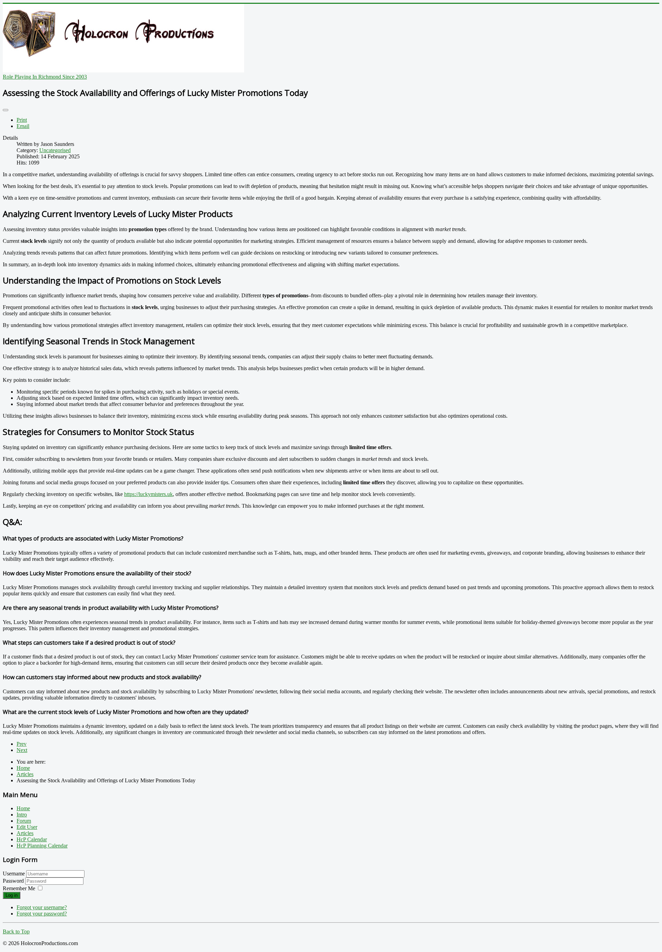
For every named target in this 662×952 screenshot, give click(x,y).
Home (23, 808)
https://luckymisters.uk (148, 494)
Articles (25, 833)
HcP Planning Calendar (42, 846)
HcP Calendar (32, 839)
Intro (22, 814)
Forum (24, 821)
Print (22, 120)
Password (14, 881)
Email (23, 126)
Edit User (27, 827)
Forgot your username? (42, 907)
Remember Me (19, 888)
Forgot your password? (42, 913)
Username (14, 873)
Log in (12, 895)
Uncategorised (55, 150)
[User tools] (5, 110)
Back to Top (16, 931)
